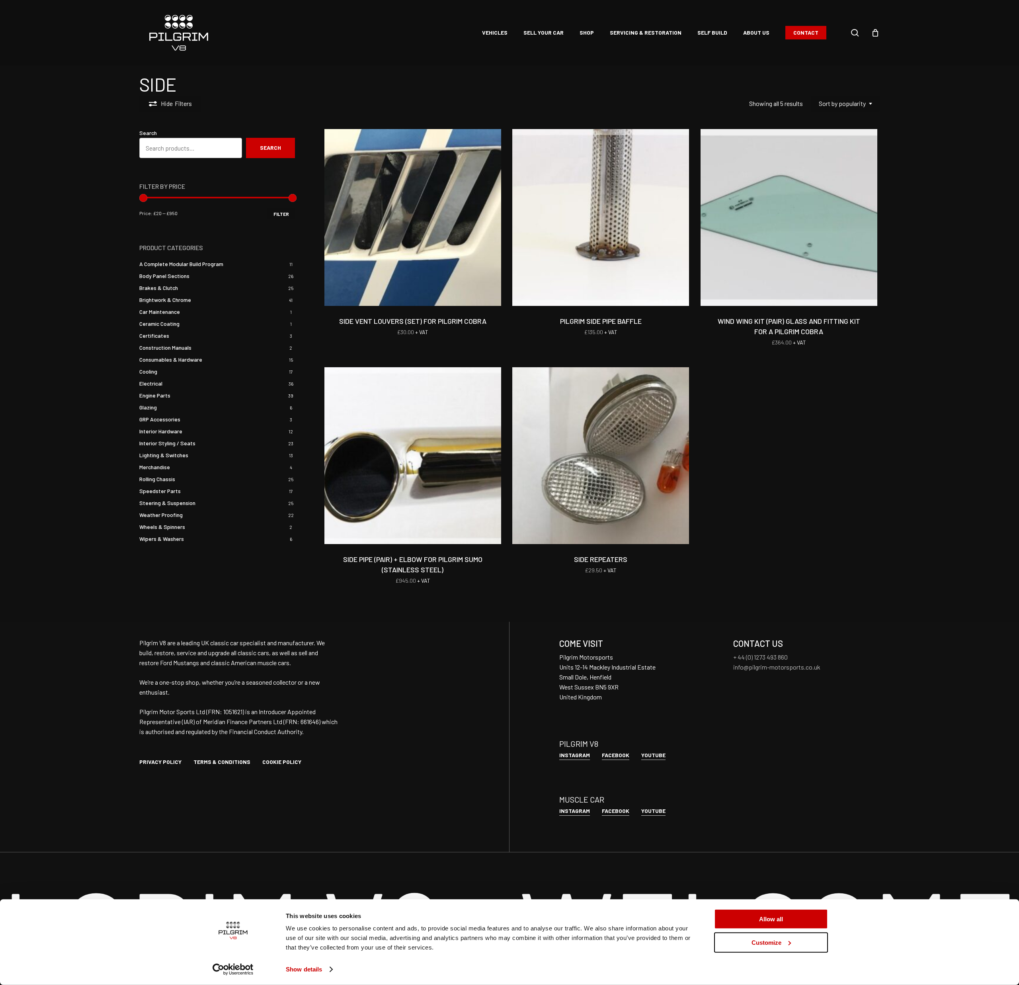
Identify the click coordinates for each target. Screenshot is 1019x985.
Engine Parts (154, 395)
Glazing (148, 407)
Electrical (150, 383)
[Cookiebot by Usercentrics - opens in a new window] (233, 969)
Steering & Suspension (167, 502)
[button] (160, 762)
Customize (766, 942)
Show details (304, 969)
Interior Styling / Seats (167, 443)
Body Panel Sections (164, 275)
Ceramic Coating (159, 323)
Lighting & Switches (163, 455)
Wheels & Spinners (162, 526)
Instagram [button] (574, 755)
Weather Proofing (161, 514)
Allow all (771, 919)
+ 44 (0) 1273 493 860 (760, 657)
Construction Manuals (165, 347)
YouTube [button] (653, 755)
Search (148, 132)
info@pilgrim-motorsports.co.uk (776, 667)
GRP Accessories (159, 419)
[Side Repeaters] (600, 455)
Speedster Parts (160, 491)
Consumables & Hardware (170, 359)
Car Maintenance (159, 311)
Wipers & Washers (161, 538)
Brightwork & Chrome (165, 299)
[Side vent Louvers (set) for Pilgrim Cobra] (412, 217)
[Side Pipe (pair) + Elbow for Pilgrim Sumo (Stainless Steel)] (412, 455)
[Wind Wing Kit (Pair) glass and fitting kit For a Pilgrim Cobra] (789, 217)
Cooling (148, 371)
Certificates (154, 335)
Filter (281, 214)
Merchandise (154, 467)
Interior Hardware (160, 431)
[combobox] (845, 103)
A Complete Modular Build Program (181, 263)
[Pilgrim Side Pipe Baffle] (600, 217)
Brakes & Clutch (158, 287)
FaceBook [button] (615, 755)
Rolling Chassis (157, 479)
